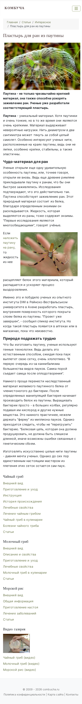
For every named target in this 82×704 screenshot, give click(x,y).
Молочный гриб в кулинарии (25, 572)
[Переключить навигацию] (76, 8)
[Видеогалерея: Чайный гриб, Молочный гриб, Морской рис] (16, 643)
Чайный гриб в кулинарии (23, 520)
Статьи (8, 532)
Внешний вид (13, 483)
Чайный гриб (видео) (19, 657)
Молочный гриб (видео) (21, 663)
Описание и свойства (19, 554)
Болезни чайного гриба (21, 526)
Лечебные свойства (18, 507)
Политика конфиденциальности (25, 694)
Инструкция (12, 495)
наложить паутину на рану (10, 242)
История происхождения (22, 501)
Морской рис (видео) (19, 670)
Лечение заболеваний (19, 613)
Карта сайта (56, 694)
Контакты (72, 694)
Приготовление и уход (20, 489)
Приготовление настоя (20, 607)
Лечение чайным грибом (22, 513)
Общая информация (18, 601)
